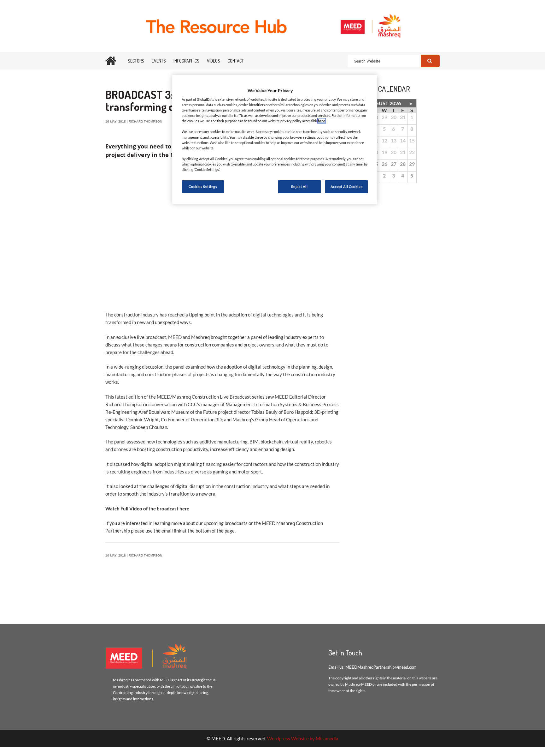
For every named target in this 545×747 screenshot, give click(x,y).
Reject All (299, 186)
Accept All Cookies (346, 186)
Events (159, 60)
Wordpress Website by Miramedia (302, 738)
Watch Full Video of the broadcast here (147, 508)
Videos (213, 60)
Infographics (186, 60)
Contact (236, 60)
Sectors (136, 60)
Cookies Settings (203, 186)
